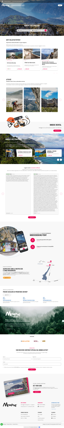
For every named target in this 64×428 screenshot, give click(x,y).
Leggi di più (38, 240)
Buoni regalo (40, 414)
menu (60, 5)
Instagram (54, 416)
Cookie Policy (15, 424)
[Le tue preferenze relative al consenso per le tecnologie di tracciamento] (63, 321)
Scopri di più (57, 130)
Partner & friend (40, 420)
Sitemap (4, 424)
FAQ (38, 416)
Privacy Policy (9, 424)
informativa (17, 367)
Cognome (34, 356)
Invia (31, 369)
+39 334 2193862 (42, 404)
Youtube (54, 418)
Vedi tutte (31, 217)
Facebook (54, 414)
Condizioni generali (41, 418)
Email (4, 362)
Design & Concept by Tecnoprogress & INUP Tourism (52, 424)
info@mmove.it (27, 1)
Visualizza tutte (57, 142)
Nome (4, 356)
